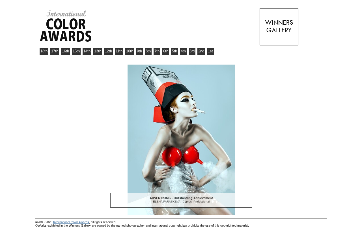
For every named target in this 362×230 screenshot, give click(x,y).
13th (97, 51)
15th (76, 51)
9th (139, 51)
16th (65, 51)
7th (157, 51)
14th (86, 51)
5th (174, 51)
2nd (201, 51)
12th (108, 51)
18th (44, 51)
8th (148, 51)
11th (119, 51)
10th (129, 51)
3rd (192, 51)
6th (165, 51)
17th (54, 51)
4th (183, 51)
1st (210, 51)
